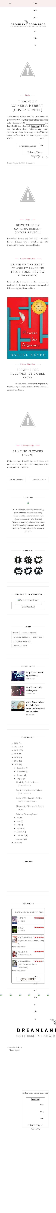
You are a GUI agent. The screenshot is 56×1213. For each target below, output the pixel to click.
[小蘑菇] (14, 932)
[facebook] (35, 50)
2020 (16, 743)
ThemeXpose (14, 1050)
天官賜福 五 (22, 952)
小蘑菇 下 (22, 918)
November (21, 771)
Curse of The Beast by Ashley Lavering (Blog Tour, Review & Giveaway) (28, 270)
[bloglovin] (35, 81)
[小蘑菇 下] (14, 923)
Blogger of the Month (22, 641)
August (20, 778)
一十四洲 (22, 921)
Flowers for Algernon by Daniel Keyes (28, 373)
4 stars (15, 633)
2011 (16, 842)
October (20, 775)
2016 (16, 750)
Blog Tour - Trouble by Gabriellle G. (34, 674)
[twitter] (35, 58)
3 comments (30, 163)
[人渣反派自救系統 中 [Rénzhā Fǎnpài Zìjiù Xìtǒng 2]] (14, 942)
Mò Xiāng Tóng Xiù (20, 946)
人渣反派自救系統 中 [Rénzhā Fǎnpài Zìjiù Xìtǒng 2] (31, 940)
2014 (16, 757)
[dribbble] (35, 89)
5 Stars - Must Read (27, 259)
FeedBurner (41, 132)
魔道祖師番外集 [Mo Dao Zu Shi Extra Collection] (27, 964)
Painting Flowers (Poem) (28, 453)
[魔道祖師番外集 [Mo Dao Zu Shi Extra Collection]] (14, 966)
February (20, 835)
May (18, 825)
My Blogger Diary (20, 645)
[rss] (35, 97)
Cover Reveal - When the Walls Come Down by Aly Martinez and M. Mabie (35, 707)
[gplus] (35, 66)
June (18, 821)
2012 (16, 764)
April (19, 828)
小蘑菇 (20, 928)
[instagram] (35, 105)
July (18, 817)
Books (28, 219)
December (21, 768)
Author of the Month (21, 637)
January (20, 839)
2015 (16, 754)
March (19, 832)
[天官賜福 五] (14, 956)
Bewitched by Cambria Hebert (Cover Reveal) (27, 228)
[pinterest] (35, 73)
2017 (16, 747)
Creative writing (27, 445)
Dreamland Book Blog (35, 4)
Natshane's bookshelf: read (29, 912)
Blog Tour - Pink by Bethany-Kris (34, 689)
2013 (16, 761)
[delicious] (35, 113)
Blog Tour (37, 637)
